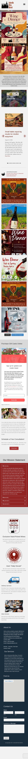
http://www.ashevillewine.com (13, 386)
